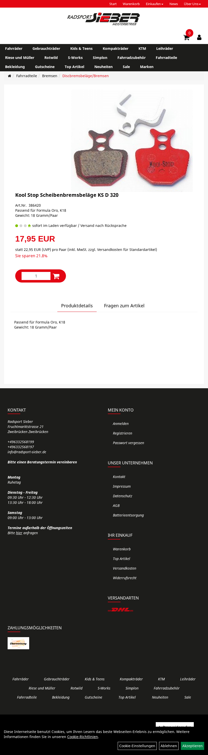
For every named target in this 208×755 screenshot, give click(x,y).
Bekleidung (15, 66)
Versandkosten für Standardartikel (126, 249)
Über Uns (191, 4)
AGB (116, 505)
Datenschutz (122, 495)
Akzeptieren (192, 745)
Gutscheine (45, 66)
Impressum (122, 486)
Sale (126, 66)
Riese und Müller (19, 57)
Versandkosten (124, 568)
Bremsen (49, 75)
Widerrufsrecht (124, 577)
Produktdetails (77, 306)
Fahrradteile (166, 57)
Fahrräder (13, 48)
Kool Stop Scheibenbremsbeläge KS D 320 (66, 194)
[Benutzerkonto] (199, 37)
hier (19, 532)
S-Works (75, 57)
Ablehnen (169, 745)
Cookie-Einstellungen (137, 745)
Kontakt (119, 476)
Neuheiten (103, 66)
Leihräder (164, 48)
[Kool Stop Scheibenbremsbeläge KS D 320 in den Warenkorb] (56, 276)
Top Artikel (74, 66)
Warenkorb (131, 4)
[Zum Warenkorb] (186, 38)
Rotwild (51, 57)
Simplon (100, 57)
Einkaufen (153, 4)
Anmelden (121, 423)
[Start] (9, 75)
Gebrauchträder (46, 48)
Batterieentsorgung (128, 515)
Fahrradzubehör (131, 57)
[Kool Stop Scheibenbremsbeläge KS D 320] (132, 141)
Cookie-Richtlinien (82, 736)
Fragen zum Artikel (124, 306)
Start (113, 4)
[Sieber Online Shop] (104, 19)
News (173, 4)
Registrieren (122, 433)
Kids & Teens (81, 48)
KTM (142, 48)
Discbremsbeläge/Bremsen (85, 75)
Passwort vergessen (128, 442)
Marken (146, 66)
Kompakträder (115, 48)
